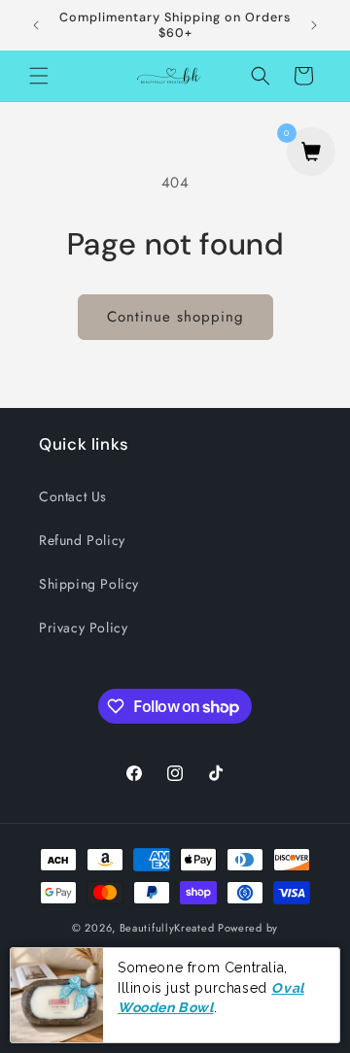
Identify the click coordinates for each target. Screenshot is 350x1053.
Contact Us (73, 496)
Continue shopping (175, 316)
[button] (39, 75)
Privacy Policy (83, 627)
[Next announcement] (314, 25)
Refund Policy (82, 540)
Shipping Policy (89, 584)
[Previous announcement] (36, 25)
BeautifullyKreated (167, 927)
